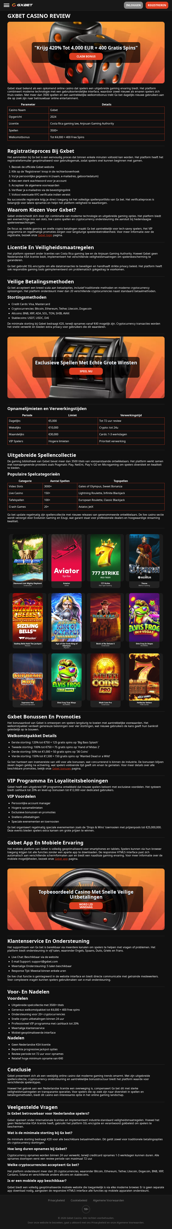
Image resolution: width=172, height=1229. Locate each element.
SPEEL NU (86, 371)
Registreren (157, 5)
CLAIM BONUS (86, 56)
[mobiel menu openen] (7, 5)
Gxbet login (45, 235)
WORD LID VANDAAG (86, 906)
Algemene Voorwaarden (108, 1200)
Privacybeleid (56, 1200)
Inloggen (133, 5)
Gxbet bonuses (61, 768)
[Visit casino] (85, 52)
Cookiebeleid (79, 1200)
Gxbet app (61, 859)
